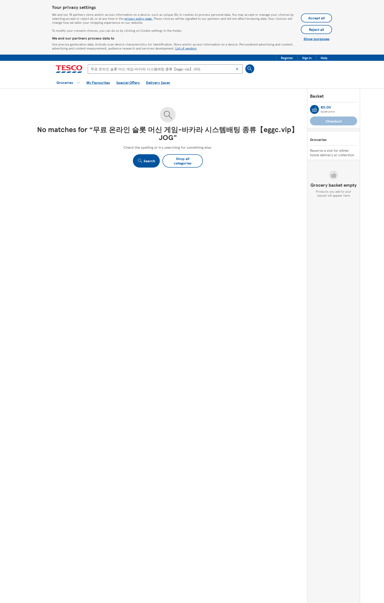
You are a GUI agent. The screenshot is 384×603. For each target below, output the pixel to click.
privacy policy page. (138, 18)
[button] (287, 58)
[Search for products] (249, 68)
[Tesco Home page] (69, 69)
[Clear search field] (237, 69)
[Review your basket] (314, 109)
